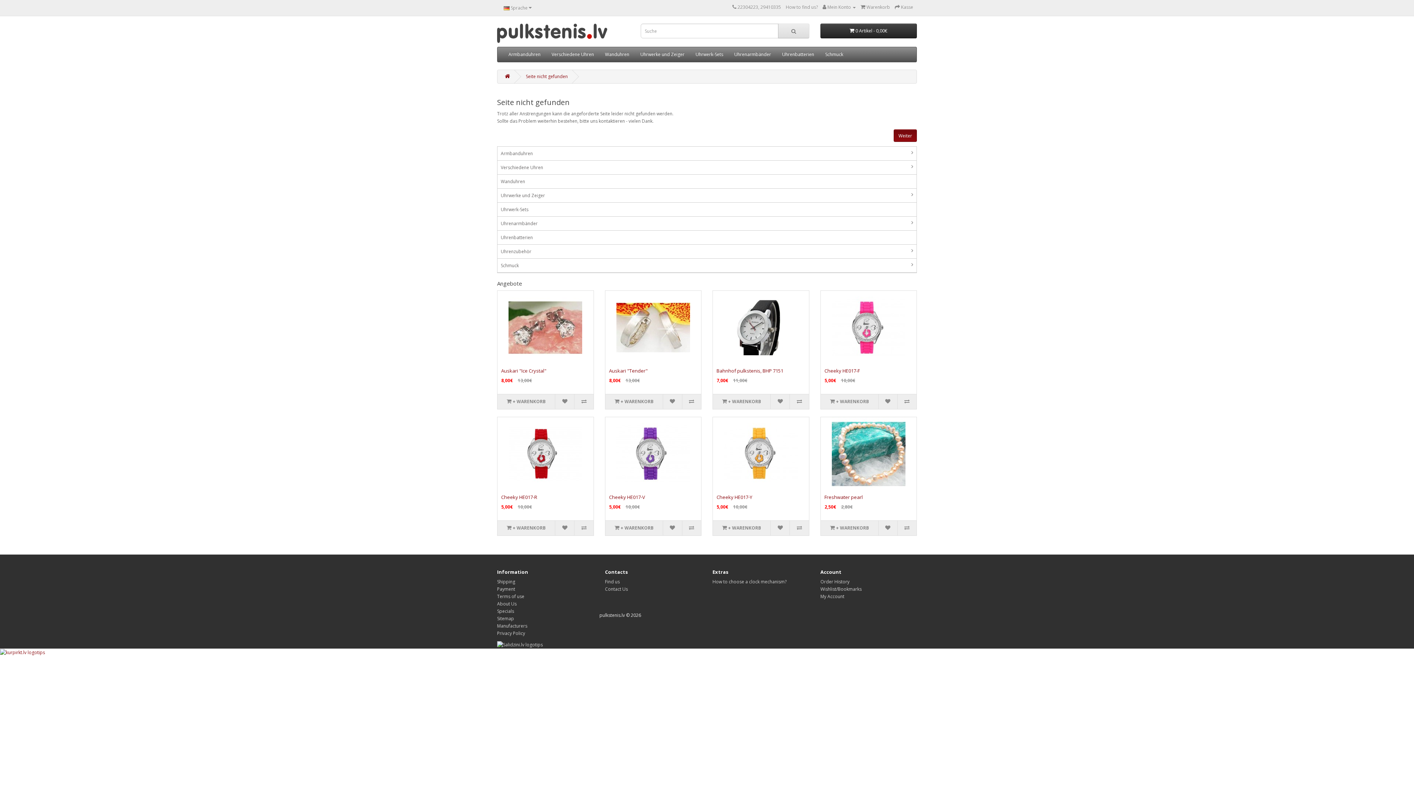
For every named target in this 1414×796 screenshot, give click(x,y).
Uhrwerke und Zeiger (662, 54)
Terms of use (510, 596)
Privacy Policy (511, 633)
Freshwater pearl (843, 497)
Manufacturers (512, 626)
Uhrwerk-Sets (709, 54)
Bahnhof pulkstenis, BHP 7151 (750, 370)
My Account (832, 596)
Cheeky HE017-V (627, 497)
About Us (507, 604)
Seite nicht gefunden (547, 76)
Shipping (506, 582)
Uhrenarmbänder (752, 54)
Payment (506, 589)
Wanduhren (617, 54)
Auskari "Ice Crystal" (523, 370)
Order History (835, 582)
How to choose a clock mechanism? (750, 582)
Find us (612, 582)
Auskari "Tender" (628, 370)
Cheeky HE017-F (842, 370)
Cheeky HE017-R (519, 497)
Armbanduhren (525, 54)
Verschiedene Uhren (573, 54)
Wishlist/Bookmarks (841, 589)
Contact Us (616, 589)
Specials (505, 611)
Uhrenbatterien (798, 54)
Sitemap (505, 618)
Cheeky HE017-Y (734, 497)
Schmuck (834, 54)
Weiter (905, 136)
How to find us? (802, 7)
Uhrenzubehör (516, 251)
